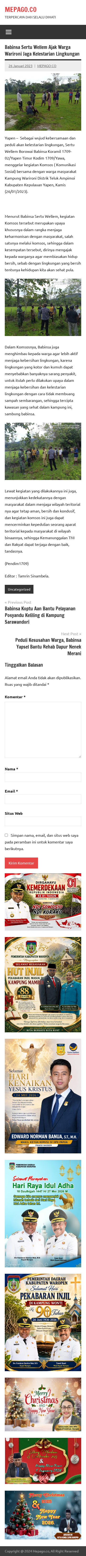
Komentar (15, 696)
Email (11, 791)
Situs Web (14, 813)
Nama (11, 768)
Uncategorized (19, 589)
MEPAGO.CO (21, 9)
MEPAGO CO (46, 66)
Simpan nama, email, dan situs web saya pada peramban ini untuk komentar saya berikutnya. (41, 842)
